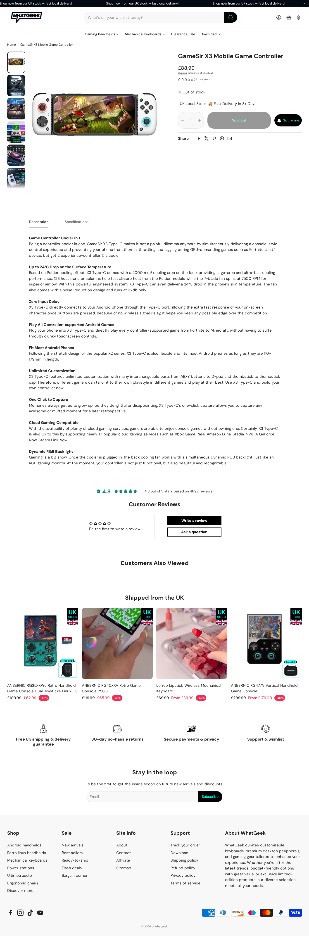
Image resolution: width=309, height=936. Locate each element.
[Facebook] (199, 138)
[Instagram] (20, 913)
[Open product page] (42, 643)
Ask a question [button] (194, 532)
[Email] (230, 138)
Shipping (182, 72)
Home (11, 45)
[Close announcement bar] (304, 3)
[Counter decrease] (182, 120)
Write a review (194, 520)
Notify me (291, 120)
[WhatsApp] (222, 138)
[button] (160, 17)
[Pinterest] (214, 138)
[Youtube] (40, 913)
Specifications (76, 221)
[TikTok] (30, 913)
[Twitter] (206, 138)
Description (38, 221)
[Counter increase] (199, 120)
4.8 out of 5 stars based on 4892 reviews (178, 491)
